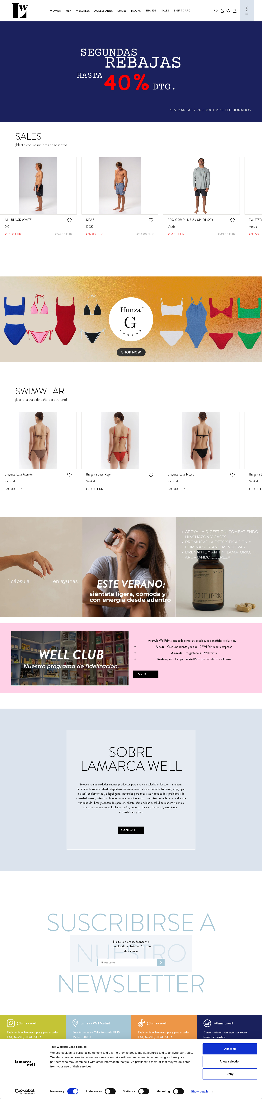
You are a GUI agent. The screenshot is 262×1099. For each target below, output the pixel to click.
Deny (230, 1073)
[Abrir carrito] (234, 10)
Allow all (230, 1048)
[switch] (110, 1091)
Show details (199, 1091)
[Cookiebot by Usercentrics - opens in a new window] (25, 1091)
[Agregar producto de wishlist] (69, 220)
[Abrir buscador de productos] (216, 10)
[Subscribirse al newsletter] (161, 962)
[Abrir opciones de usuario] (222, 10)
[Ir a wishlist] (228, 10)
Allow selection (230, 1061)
